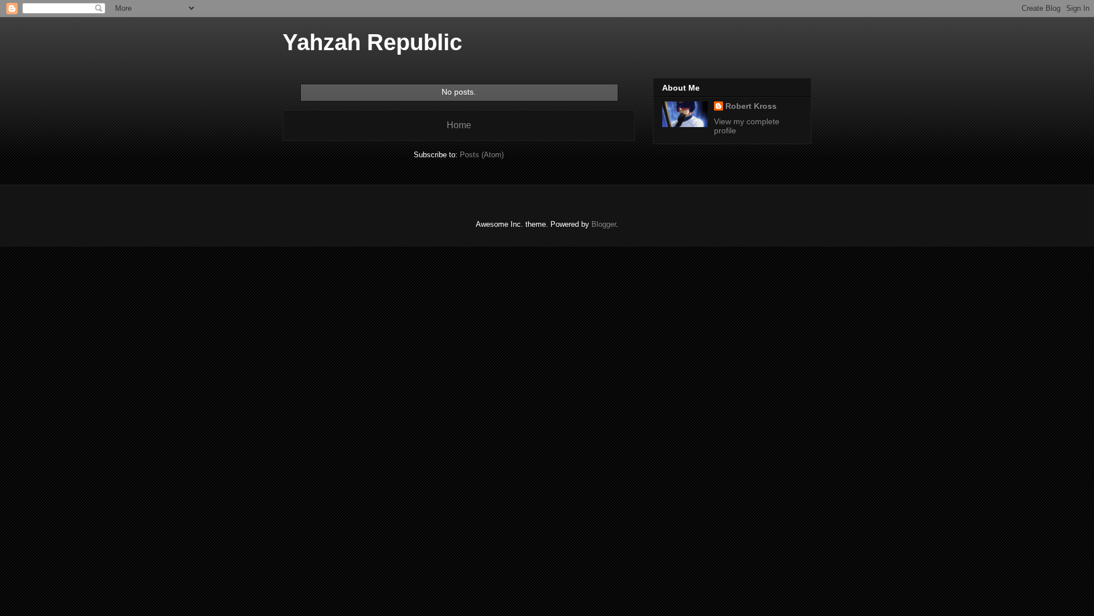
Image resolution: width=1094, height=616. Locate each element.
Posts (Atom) (482, 154)
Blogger (603, 224)
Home (459, 125)
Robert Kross (751, 106)
